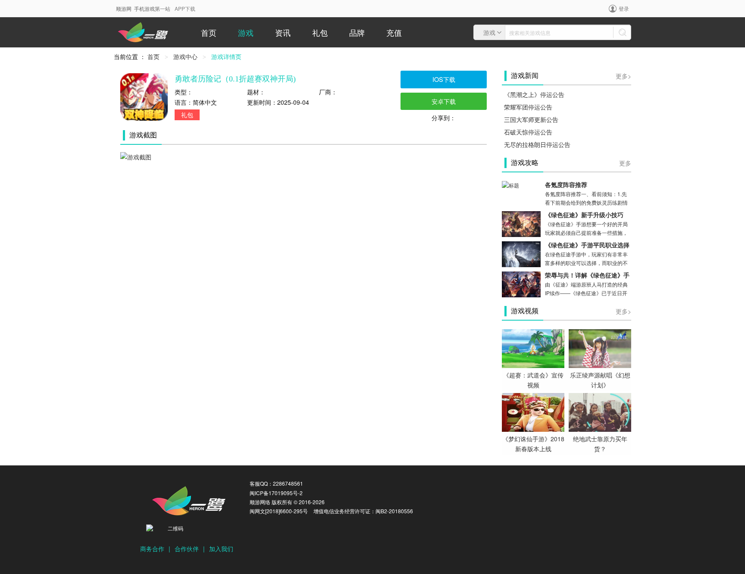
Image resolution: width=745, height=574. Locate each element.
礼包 (320, 32)
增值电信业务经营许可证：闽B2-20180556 (363, 511)
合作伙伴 (187, 548)
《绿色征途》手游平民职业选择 (587, 245)
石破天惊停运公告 (528, 132)
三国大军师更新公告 (531, 119)
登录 (624, 8)
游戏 (246, 32)
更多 (625, 163)
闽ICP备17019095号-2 (276, 492)
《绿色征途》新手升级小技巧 (584, 215)
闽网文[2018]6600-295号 (279, 511)
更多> (623, 76)
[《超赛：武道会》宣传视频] (533, 347)
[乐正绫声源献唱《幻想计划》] (600, 347)
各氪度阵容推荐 (566, 185)
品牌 (357, 32)
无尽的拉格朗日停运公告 (537, 144)
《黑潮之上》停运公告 (534, 94)
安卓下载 (444, 101)
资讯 (283, 32)
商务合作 (152, 548)
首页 (208, 32)
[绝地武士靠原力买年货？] (600, 411)
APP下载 (185, 8)
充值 (394, 32)
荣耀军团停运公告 (528, 107)
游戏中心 (185, 56)
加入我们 (221, 548)
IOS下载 (443, 79)
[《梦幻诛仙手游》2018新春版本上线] (533, 411)
